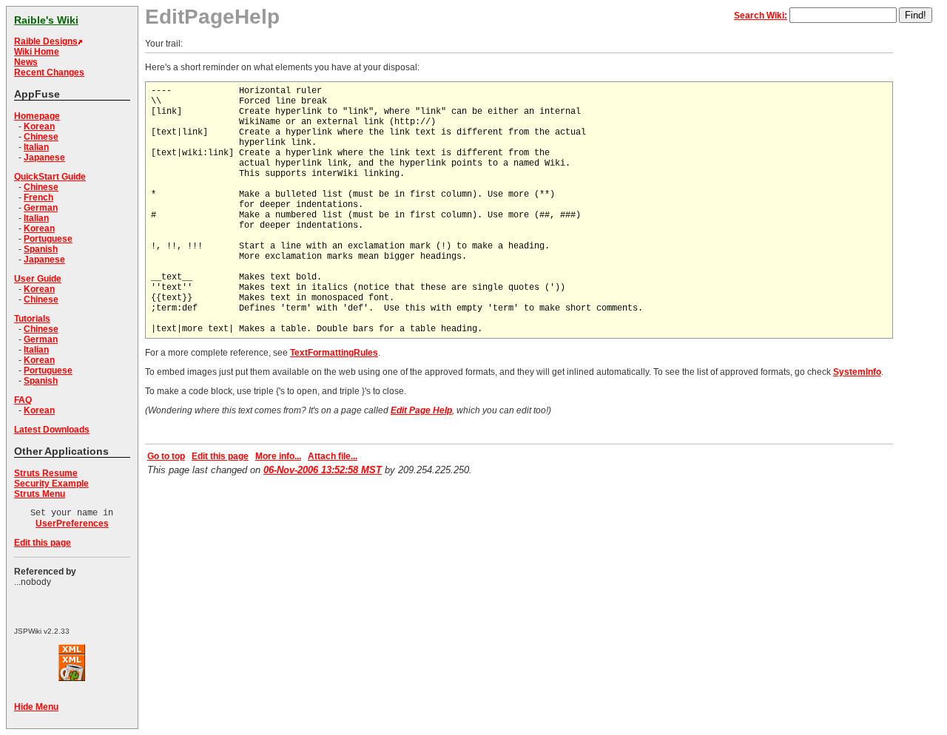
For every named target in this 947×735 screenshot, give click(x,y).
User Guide (37, 279)
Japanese (44, 157)
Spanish (41, 249)
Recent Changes (49, 72)
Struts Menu (39, 494)
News (26, 62)
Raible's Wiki (46, 20)
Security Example (51, 483)
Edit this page (42, 543)
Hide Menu (36, 707)
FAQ (23, 400)
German (41, 208)
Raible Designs (46, 41)
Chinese (41, 137)
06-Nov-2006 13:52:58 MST (322, 469)
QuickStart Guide (50, 177)
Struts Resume (46, 473)
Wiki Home (36, 52)
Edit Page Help (421, 410)
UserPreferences (72, 523)
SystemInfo (857, 372)
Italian (36, 147)
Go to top (166, 456)
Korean (39, 126)
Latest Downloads (52, 429)
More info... (278, 456)
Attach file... (332, 456)
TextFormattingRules (334, 353)
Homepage (37, 116)
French (38, 197)
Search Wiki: (760, 15)
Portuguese (48, 239)
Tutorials (32, 319)
